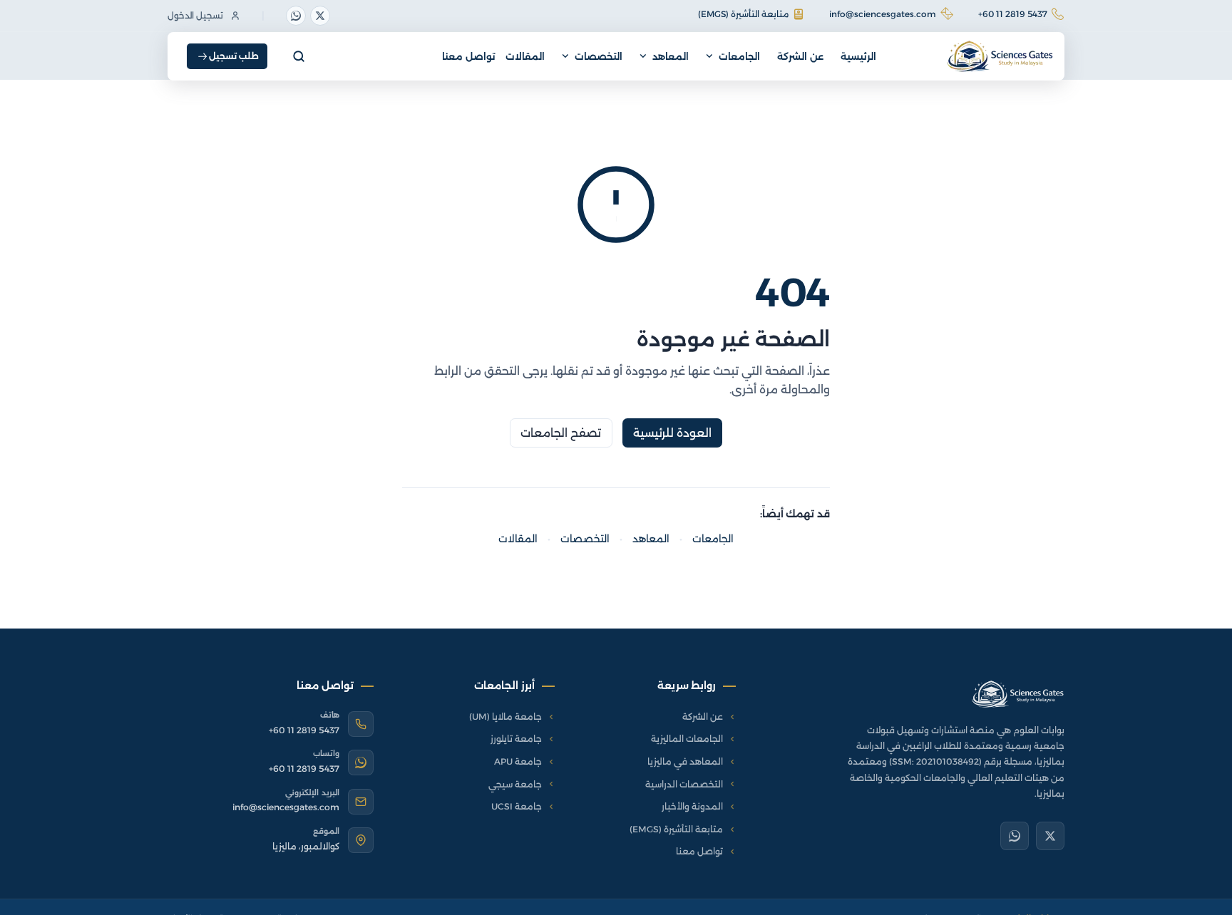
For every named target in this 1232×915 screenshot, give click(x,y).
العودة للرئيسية (672, 433)
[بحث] (299, 56)
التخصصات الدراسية (684, 784)
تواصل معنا (469, 56)
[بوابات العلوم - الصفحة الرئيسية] (1017, 694)
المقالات (525, 56)
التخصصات (598, 56)
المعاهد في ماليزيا (685, 761)
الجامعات (739, 56)
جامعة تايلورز (516, 738)
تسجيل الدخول (195, 15)
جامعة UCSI (516, 806)
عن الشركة (800, 56)
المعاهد (670, 56)
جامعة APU (518, 761)
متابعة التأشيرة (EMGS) (743, 14)
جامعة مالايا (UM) (505, 716)
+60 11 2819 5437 (1012, 14)
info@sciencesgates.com (882, 14)
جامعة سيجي (515, 784)
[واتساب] (296, 16)
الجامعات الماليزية (687, 738)
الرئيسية (858, 56)
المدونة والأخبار (692, 806)
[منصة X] (320, 16)
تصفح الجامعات (561, 433)
